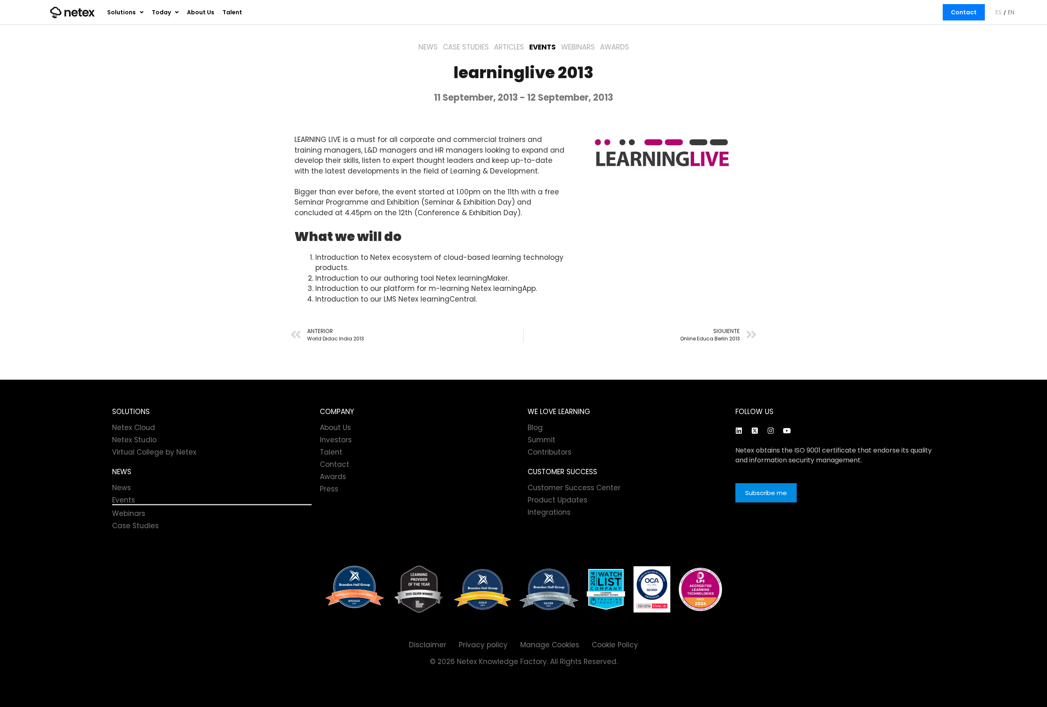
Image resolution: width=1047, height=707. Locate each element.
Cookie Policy (615, 645)
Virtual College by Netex (154, 452)
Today (161, 12)
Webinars (578, 47)
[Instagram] (770, 430)
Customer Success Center (574, 488)
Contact (964, 12)
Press (329, 489)
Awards (614, 47)
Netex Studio (134, 440)
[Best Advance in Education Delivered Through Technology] (482, 589)
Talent (232, 12)
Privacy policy (483, 645)
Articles (509, 47)
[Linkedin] (739, 430)
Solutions (121, 12)
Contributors (549, 452)
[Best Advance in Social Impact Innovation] (419, 589)
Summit (541, 440)
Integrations (549, 512)
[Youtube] (786, 430)
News (428, 47)
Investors (336, 440)
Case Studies (466, 47)
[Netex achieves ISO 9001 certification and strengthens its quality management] (652, 589)
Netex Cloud (133, 427)
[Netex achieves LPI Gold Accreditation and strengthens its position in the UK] (700, 589)
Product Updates (557, 500)
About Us (200, 12)
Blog (535, 427)
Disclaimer (427, 645)
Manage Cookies (549, 645)
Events (542, 47)
